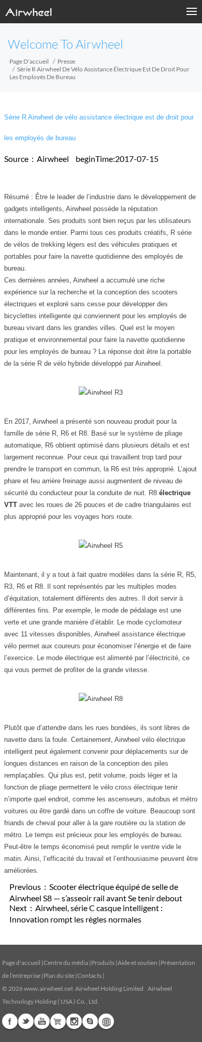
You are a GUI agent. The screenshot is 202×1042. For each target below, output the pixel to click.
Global (106, 1021)
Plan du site (59, 975)
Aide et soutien (138, 962)
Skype (90, 1021)
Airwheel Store (58, 1021)
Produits (102, 962)
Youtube (42, 1021)
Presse (66, 61)
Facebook (10, 1021)
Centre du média (66, 962)
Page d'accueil (29, 61)
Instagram (74, 1021)
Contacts (89, 975)
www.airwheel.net (48, 988)
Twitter (26, 1021)
